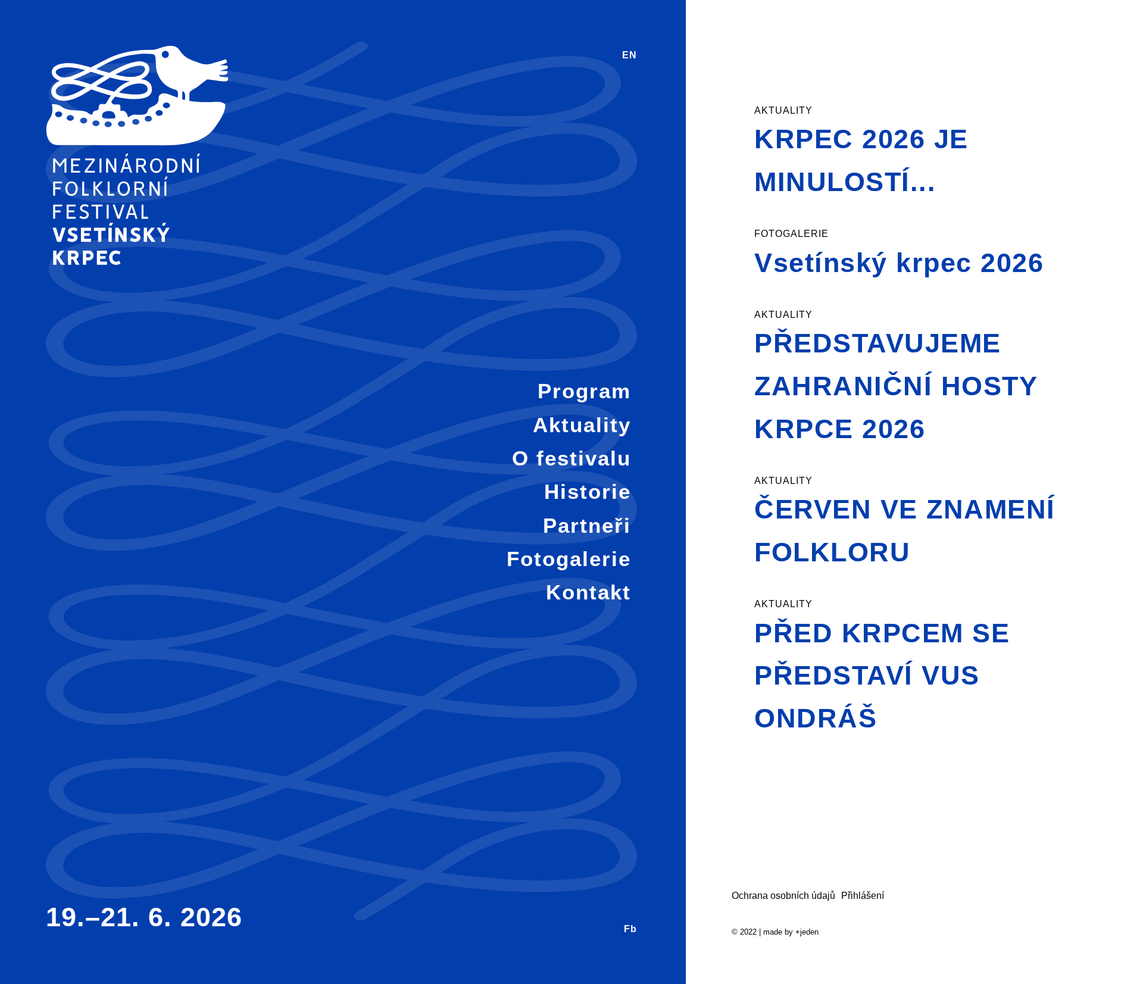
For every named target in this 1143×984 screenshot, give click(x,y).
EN (629, 55)
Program (584, 390)
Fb (630, 929)
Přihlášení (862, 896)
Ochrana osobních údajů (783, 896)
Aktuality (582, 424)
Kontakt (588, 592)
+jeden (807, 931)
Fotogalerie (569, 558)
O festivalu (571, 458)
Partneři (587, 525)
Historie (587, 491)
